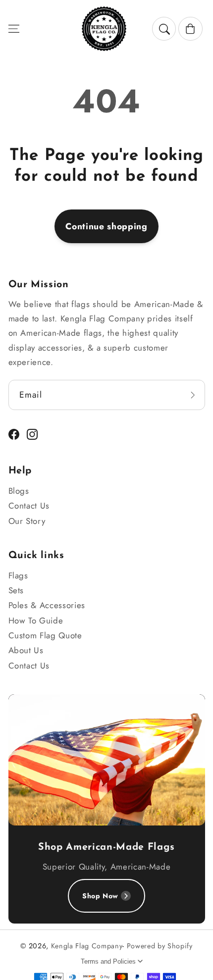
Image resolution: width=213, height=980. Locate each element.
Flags (18, 575)
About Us (26, 650)
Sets (16, 590)
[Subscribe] (193, 394)
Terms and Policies (108, 961)
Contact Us (29, 506)
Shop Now (100, 896)
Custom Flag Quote (45, 635)
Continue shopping (106, 226)
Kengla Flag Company (87, 946)
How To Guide (35, 620)
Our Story (27, 521)
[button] (13, 29)
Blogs (18, 491)
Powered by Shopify (160, 946)
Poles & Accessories (47, 605)
